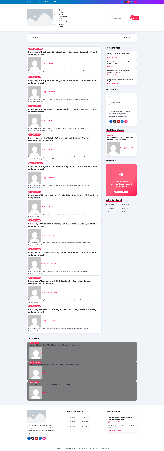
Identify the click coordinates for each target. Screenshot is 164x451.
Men (30, 77)
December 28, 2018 (115, 422)
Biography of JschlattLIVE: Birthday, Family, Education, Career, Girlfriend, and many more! (58, 139)
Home (61, 10)
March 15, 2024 (50, 120)
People (111, 135)
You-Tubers (38, 48)
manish (43, 63)
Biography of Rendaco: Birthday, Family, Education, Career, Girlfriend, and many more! (62, 310)
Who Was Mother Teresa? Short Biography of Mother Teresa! (54, 365)
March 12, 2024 (50, 206)
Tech (61, 27)
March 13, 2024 (50, 178)
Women (31, 48)
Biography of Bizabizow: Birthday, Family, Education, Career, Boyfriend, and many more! (62, 53)
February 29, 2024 (51, 263)
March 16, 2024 (51, 92)
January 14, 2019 (113, 57)
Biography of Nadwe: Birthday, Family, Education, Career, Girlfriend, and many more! (63, 196)
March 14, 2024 (51, 149)
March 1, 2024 (50, 235)
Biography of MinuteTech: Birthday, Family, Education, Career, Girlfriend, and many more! (63, 110)
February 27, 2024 (51, 321)
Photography (63, 21)
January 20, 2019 (113, 75)
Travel (61, 12)
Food (61, 14)
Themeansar (104, 448)
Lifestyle (62, 24)
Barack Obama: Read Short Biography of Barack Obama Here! (54, 345)
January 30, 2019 (113, 83)
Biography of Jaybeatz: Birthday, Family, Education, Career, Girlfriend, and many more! (62, 253)
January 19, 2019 (113, 66)
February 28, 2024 (51, 292)
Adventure (63, 16)
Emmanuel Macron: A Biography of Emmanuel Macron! (121, 138)
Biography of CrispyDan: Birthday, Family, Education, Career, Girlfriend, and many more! (62, 225)
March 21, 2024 (50, 63)
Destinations (63, 19)
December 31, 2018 (115, 430)
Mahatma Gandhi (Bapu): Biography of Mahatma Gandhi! (52, 384)
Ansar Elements (72, 448)
